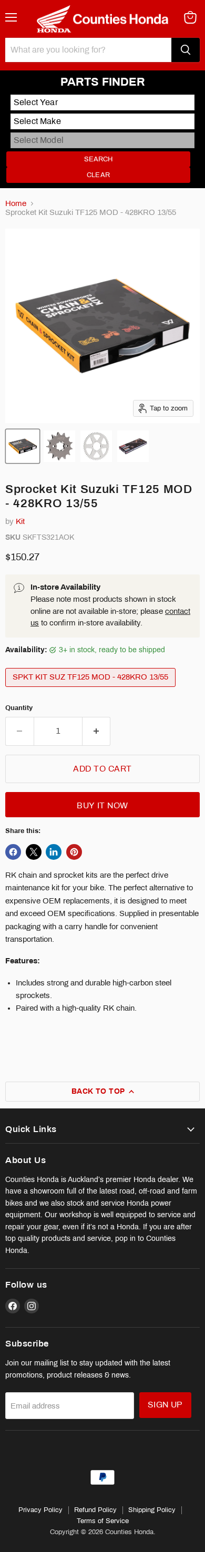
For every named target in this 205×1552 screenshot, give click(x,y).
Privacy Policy (40, 1510)
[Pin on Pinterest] (74, 852)
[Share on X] (34, 852)
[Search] (185, 50)
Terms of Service (103, 1521)
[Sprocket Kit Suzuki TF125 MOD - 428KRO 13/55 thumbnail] (22, 446)
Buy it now (102, 805)
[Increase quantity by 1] (97, 731)
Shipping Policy (152, 1510)
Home (15, 203)
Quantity (19, 708)
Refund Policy (95, 1510)
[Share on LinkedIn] (54, 852)
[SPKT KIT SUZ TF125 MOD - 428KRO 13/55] (91, 689)
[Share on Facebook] (13, 852)
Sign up (165, 1404)
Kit (20, 521)
